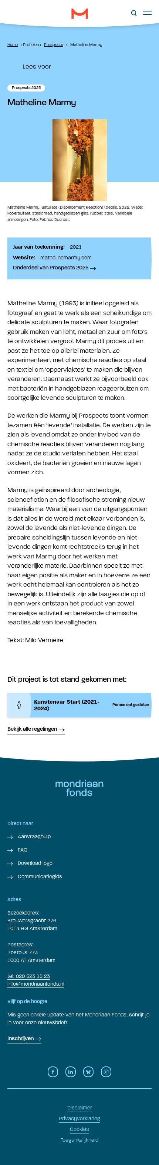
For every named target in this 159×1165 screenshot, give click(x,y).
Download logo (34, 863)
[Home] (79, 14)
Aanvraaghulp (33, 836)
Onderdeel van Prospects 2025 (50, 268)
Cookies (79, 1129)
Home (12, 44)
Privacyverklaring (79, 1118)
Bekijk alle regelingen (32, 729)
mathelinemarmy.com (66, 258)
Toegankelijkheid (79, 1140)
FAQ (21, 850)
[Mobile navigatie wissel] (147, 12)
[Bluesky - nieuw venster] (88, 1071)
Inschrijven (20, 1039)
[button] (134, 13)
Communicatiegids (39, 876)
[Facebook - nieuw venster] (53, 1071)
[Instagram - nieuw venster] (106, 1071)
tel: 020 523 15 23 (28, 976)
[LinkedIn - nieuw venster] (70, 1071)
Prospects (53, 44)
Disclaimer (79, 1108)
